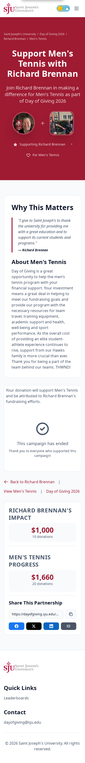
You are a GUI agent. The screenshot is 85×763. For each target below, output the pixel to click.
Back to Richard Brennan (32, 481)
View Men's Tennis (20, 491)
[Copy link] (70, 614)
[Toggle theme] (63, 8)
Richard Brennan (15, 39)
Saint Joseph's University (20, 34)
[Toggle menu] (76, 8)
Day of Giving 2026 (52, 34)
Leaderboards (16, 698)
